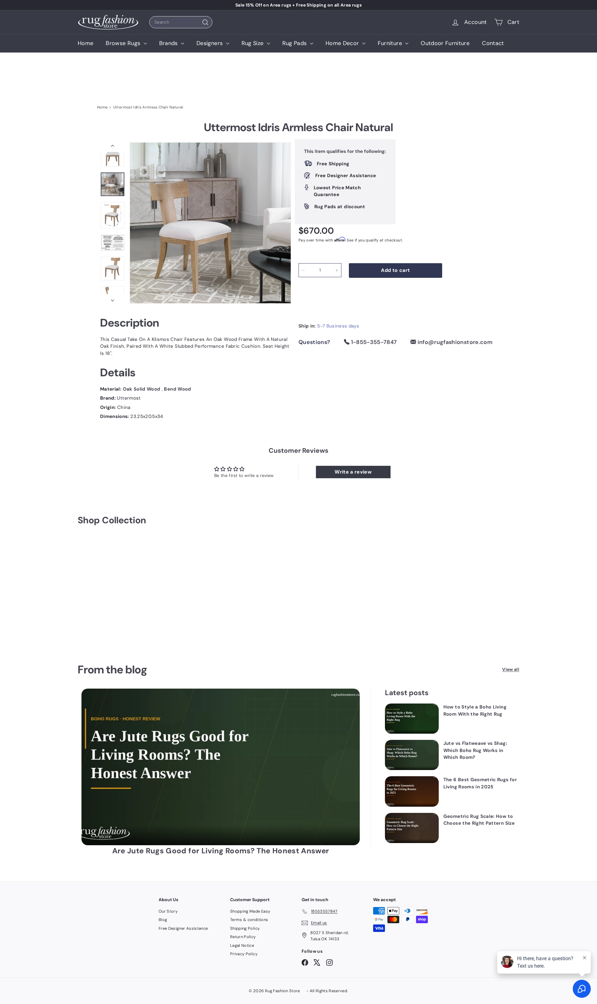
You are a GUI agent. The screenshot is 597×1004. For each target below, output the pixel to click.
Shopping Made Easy (250, 911)
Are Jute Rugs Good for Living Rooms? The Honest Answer (220, 850)
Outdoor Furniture (445, 43)
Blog (163, 919)
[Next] (112, 299)
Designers (210, 43)
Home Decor (343, 43)
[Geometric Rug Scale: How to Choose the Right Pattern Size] (412, 828)
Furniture (391, 43)
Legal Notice (242, 945)
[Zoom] (210, 223)
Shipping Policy (245, 928)
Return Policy (243, 936)
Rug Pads (295, 43)
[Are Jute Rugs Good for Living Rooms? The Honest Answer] (220, 767)
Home (85, 43)
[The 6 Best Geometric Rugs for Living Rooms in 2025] (412, 791)
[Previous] (112, 147)
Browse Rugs (124, 43)
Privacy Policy (243, 953)
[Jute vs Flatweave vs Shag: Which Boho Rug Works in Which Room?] (412, 755)
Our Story (168, 911)
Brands (169, 43)
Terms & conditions (249, 919)
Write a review (353, 472)
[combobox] (180, 22)
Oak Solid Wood (142, 389)
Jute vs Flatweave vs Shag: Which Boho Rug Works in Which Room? (475, 750)
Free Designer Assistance (183, 928)
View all (510, 669)
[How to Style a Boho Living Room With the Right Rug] (412, 719)
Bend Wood (177, 389)
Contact (493, 43)
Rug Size (253, 43)
